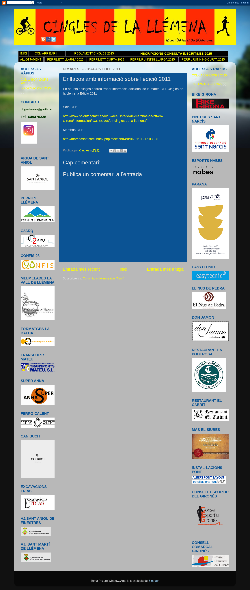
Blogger (153, 580)
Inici (123, 269)
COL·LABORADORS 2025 (209, 75)
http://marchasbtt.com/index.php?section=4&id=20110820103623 (110, 139)
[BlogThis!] (114, 151)
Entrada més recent (81, 269)
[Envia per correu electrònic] (111, 151)
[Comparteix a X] (118, 151)
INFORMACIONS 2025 (36, 88)
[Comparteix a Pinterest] (125, 151)
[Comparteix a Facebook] (121, 151)
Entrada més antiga (165, 269)
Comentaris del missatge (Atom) (103, 278)
